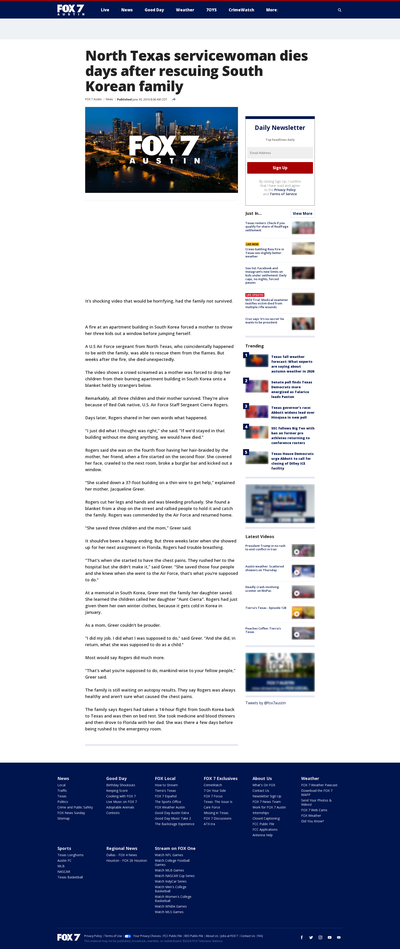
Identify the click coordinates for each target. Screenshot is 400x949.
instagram (320, 937)
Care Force (212, 807)
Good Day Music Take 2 (173, 818)
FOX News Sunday (71, 813)
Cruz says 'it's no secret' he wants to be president (264, 321)
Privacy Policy (285, 190)
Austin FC (64, 860)
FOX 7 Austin (93, 99)
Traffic (62, 790)
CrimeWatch (213, 785)
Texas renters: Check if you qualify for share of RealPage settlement (266, 226)
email (339, 937)
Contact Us (261, 790)
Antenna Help (263, 835)
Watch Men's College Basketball (170, 889)
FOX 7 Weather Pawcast (319, 785)
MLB (61, 866)
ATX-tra (209, 824)
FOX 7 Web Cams (314, 810)
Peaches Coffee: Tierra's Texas (263, 630)
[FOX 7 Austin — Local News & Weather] (72, 10)
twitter (311, 937)
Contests (113, 813)
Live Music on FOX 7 (121, 801)
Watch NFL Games (169, 855)
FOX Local (165, 778)
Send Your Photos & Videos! (316, 802)
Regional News (121, 848)
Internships (261, 813)
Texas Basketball (70, 877)
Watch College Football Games (172, 862)
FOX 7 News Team (267, 801)
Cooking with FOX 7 (121, 796)
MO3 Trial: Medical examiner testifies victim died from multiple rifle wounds (266, 303)
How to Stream (166, 785)
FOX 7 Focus (213, 796)
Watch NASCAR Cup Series (175, 876)
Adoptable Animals (120, 807)
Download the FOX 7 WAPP (316, 792)
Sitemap (63, 818)
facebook (302, 937)
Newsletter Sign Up (267, 796)
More (271, 10)
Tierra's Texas (165, 790)
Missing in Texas (216, 813)
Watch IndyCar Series (171, 881)
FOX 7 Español (166, 796)
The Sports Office (168, 801)
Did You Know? (312, 821)
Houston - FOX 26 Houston (126, 860)
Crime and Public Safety (75, 807)
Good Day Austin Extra (172, 813)
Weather (310, 778)
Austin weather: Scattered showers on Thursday (264, 568)
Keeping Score (117, 790)
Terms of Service (283, 194)
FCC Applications (265, 829)
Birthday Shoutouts (120, 785)
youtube (329, 937)
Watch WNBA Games (171, 906)
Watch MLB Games (169, 870)
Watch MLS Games (169, 912)
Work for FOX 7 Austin (269, 807)
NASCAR (63, 871)
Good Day (116, 778)
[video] (303, 550)
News (109, 99)
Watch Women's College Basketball (173, 898)
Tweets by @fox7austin (265, 702)
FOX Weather (311, 815)
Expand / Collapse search (340, 9)
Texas (61, 796)
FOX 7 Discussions (217, 818)
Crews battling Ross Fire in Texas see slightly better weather (264, 252)
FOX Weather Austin (170, 807)
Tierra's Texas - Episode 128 (265, 608)
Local (61, 785)
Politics (62, 801)
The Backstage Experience (174, 824)
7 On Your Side (215, 790)
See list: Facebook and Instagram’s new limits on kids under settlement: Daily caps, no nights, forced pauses (266, 275)
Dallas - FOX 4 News (121, 855)
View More (302, 213)
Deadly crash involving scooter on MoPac (262, 589)
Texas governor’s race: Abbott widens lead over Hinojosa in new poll (293, 412)
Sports (64, 848)
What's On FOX (264, 785)
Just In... (253, 213)
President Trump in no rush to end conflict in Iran (265, 547)
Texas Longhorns (70, 855)
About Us (262, 778)
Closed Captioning (266, 818)
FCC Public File (263, 824)
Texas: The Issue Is (218, 801)
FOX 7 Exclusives (221, 778)
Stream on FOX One (175, 848)
